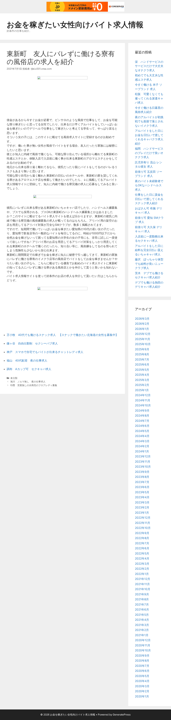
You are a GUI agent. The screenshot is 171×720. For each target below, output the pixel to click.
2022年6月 (142, 548)
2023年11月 (142, 461)
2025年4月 (142, 374)
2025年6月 (142, 364)
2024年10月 (143, 405)
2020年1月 (142, 696)
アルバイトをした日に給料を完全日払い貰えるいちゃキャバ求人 (149, 250)
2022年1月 (142, 574)
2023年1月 (142, 512)
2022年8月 (142, 538)
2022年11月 (142, 523)
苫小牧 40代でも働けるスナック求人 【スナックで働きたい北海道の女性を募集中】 (62, 335)
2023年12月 (143, 456)
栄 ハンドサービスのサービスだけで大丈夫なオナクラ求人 (149, 66)
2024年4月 (142, 436)
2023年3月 (142, 502)
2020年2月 (142, 691)
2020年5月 (142, 676)
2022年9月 (142, 533)
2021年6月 (142, 609)
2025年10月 (143, 344)
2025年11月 (142, 339)
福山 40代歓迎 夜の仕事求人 (27, 360)
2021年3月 (142, 625)
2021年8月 (142, 599)
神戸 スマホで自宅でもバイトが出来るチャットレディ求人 (45, 352)
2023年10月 (143, 466)
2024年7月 (142, 420)
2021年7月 (142, 604)
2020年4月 (142, 681)
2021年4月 (142, 619)
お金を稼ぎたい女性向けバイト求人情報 (75, 24)
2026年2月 (142, 323)
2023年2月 (142, 507)
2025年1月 (142, 390)
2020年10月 (143, 650)
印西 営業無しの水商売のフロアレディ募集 (33, 385)
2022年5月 (142, 553)
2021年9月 (142, 594)
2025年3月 (142, 380)
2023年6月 (142, 487)
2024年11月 (142, 400)
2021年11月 (142, 584)
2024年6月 (142, 425)
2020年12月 (143, 640)
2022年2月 (142, 568)
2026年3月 (142, 318)
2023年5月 (142, 492)
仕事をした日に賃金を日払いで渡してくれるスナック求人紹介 (149, 199)
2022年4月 (142, 558)
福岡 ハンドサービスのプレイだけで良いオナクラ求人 (149, 153)
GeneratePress (122, 714)
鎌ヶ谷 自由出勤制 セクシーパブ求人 (32, 343)
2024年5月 (142, 431)
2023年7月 (142, 482)
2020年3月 (142, 686)
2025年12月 (142, 334)
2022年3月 (142, 563)
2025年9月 (142, 349)
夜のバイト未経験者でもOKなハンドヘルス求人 (149, 185)
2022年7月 (142, 543)
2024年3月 (142, 441)
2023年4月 (142, 497)
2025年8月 (142, 354)
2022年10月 (143, 528)
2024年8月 (142, 415)
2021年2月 (142, 630)
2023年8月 (142, 476)
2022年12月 (142, 517)
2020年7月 (142, 665)
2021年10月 (142, 589)
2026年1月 (142, 329)
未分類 (13, 378)
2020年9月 (142, 655)
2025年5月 (142, 369)
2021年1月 (141, 635)
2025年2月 (142, 385)
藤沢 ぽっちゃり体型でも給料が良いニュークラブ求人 (149, 264)
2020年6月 (142, 670)
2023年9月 (142, 471)
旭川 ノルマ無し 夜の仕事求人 (27, 381)
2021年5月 (142, 614)
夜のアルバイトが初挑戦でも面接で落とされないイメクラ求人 (149, 121)
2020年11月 (142, 645)
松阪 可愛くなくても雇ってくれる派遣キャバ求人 (149, 98)
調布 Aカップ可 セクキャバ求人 (29, 369)
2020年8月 (142, 660)
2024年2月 (142, 446)
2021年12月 (142, 579)
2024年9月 (142, 410)
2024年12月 (143, 395)
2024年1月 (142, 451)
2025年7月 (142, 359)
